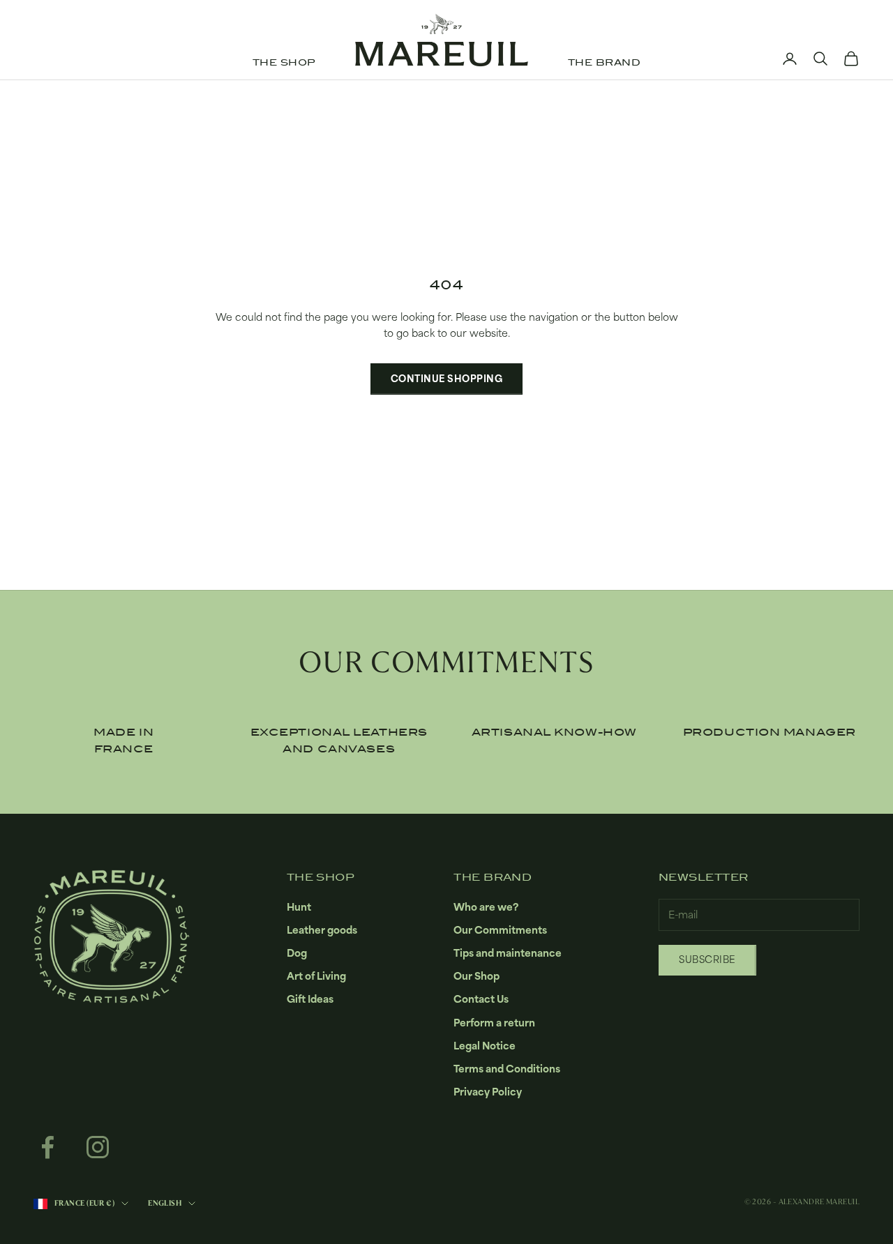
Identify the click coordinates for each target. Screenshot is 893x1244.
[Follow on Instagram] (98, 1147)
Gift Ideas (310, 999)
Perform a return (494, 1023)
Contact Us (481, 999)
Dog (297, 953)
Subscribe (707, 959)
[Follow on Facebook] (47, 1147)
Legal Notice (484, 1046)
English (164, 1203)
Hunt (299, 907)
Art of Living (316, 976)
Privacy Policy (487, 1092)
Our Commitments (500, 930)
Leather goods (322, 930)
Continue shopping (447, 378)
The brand (604, 63)
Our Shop (476, 976)
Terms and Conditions (506, 1069)
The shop (284, 63)
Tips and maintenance (507, 953)
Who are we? (485, 907)
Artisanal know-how (554, 732)
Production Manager (769, 732)
